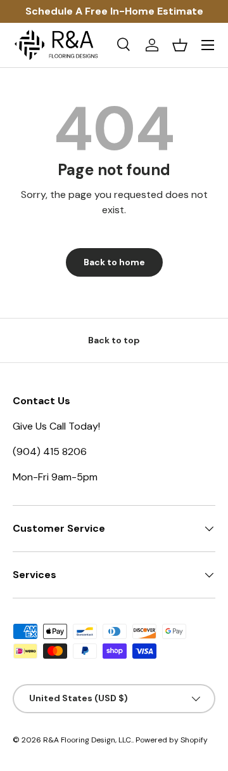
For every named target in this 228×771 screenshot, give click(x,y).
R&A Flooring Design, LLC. (87, 740)
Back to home (114, 262)
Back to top (114, 340)
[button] (180, 45)
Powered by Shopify (172, 740)
